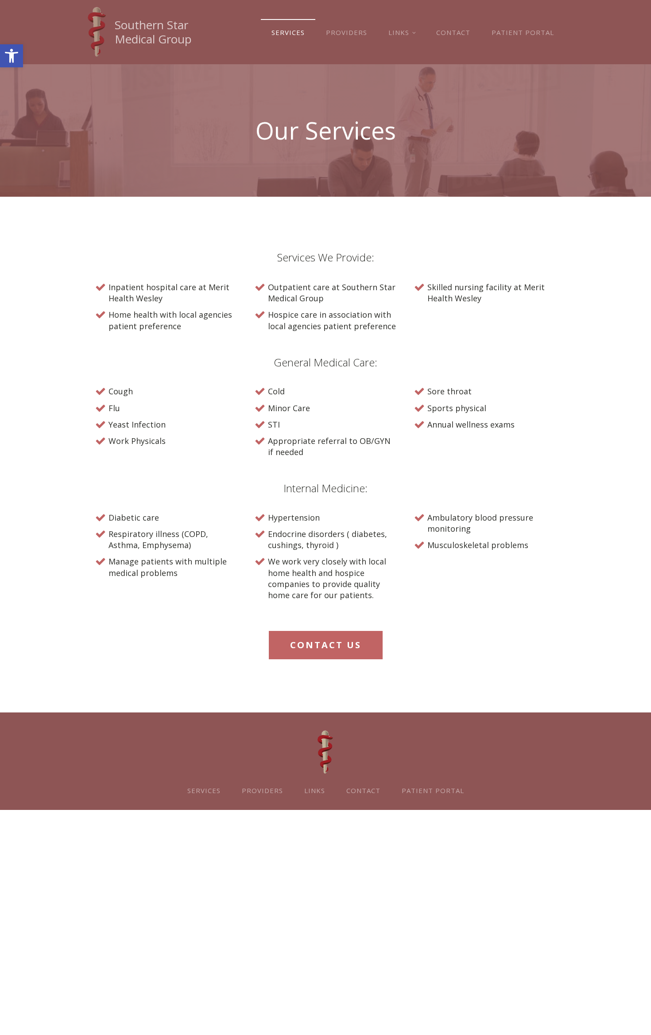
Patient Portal (523, 32)
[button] (11, 55)
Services (288, 32)
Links (398, 32)
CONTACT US (325, 645)
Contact (453, 32)
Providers (346, 32)
